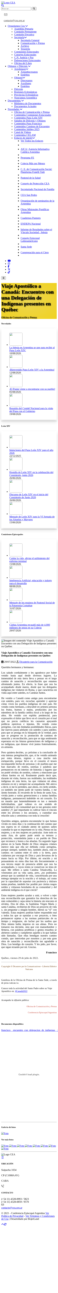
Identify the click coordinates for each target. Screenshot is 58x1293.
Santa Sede (26, 246)
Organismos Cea (16, 26)
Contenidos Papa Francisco (28, 123)
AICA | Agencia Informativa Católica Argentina (35, 150)
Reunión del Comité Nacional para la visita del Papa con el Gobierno (31, 410)
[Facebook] (8, 266)
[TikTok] (9, 272)
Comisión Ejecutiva (24, 34)
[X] (9, 269)
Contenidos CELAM (25, 135)
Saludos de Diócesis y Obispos (30, 120)
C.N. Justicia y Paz (24, 57)
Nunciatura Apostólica (25, 97)
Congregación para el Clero (35, 252)
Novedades (14, 109)
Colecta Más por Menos (33, 163)
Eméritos (25, 74)
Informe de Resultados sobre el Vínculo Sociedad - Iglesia (36, 231)
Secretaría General (30, 40)
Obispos (18, 77)
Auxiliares (26, 83)
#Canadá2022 (21, 991)
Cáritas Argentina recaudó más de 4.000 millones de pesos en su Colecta (29, 626)
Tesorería (25, 49)
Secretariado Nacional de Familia (37, 189)
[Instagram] (9, 263)
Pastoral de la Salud (31, 177)
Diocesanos (26, 80)
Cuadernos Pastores (31, 218)
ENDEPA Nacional (31, 223)
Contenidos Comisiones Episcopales (32, 115)
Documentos (14, 100)
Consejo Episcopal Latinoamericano (30, 239)
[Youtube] (9, 260)
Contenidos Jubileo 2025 (26, 129)
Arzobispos (20, 69)
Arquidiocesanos (29, 72)
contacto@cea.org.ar (14, 20)
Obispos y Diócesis (18, 66)
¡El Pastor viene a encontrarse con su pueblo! (32, 389)
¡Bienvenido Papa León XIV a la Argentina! (31, 369)
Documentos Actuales (25, 106)
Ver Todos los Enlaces (32, 140)
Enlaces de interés (23, 138)
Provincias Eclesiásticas (26, 94)
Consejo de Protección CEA (35, 183)
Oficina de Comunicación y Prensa (32, 112)
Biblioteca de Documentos (27, 103)
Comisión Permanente (25, 31)
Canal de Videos (22, 132)
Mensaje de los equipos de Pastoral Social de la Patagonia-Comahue (32, 604)
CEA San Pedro (29, 195)
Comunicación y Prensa (33, 43)
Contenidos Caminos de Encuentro (32, 126)
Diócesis (18, 89)
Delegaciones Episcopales (27, 60)
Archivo (25, 46)
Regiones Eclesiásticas (25, 92)
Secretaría (19, 37)
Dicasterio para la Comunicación (36, 661)
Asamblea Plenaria (23, 28)
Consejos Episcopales (25, 54)
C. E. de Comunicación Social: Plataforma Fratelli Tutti (36, 170)
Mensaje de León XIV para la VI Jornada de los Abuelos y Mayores (32, 518)
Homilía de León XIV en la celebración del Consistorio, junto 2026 (31, 474)
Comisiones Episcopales (26, 51)
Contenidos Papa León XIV (28, 117)
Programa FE (27, 157)
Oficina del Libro (23, 63)
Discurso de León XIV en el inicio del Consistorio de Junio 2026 (28, 496)
